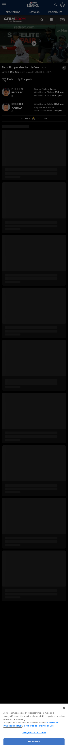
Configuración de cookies (34, 732)
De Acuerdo (34, 741)
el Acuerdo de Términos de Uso (38, 726)
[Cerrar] (64, 708)
